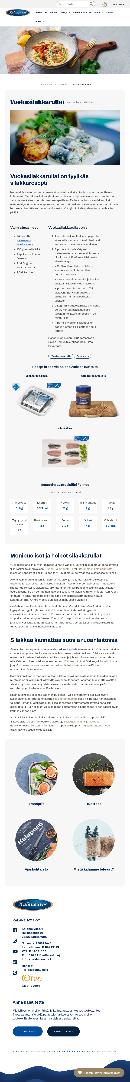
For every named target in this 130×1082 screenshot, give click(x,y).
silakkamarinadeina (65, 698)
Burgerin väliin (40, 725)
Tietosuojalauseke (35, 969)
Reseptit (53, 13)
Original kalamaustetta (58, 569)
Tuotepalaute (27, 1031)
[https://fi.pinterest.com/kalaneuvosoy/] (15, 973)
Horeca (110, 13)
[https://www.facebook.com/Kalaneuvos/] (15, 930)
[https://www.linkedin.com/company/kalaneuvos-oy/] (15, 962)
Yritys (64, 13)
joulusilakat (93, 721)
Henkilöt (27, 965)
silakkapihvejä (73, 721)
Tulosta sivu (83, 356)
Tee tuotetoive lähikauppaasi (101, 1072)
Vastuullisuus (80, 13)
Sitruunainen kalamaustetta (95, 569)
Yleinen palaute (63, 1031)
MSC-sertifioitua (74, 661)
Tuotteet (38, 13)
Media (97, 13)
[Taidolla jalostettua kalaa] (18, 17)
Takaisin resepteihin (61, 356)
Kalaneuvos (47, 84)
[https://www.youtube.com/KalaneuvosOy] (15, 951)
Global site (116, 4)
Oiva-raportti (31, 985)
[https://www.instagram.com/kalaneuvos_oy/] (15, 941)
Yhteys (37, 21)
